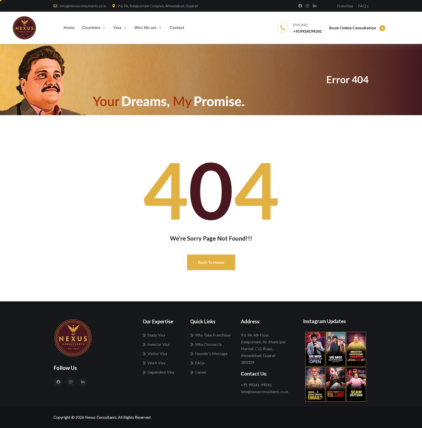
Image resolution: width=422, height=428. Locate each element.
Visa (117, 28)
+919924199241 (307, 31)
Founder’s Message (211, 353)
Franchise (345, 5)
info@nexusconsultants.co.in (83, 6)
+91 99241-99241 (256, 384)
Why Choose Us (208, 344)
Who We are (145, 28)
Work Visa (156, 362)
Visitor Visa (157, 353)
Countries (91, 28)
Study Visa (156, 335)
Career (201, 372)
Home (68, 28)
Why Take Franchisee (213, 335)
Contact (176, 28)
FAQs (200, 362)
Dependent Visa (161, 372)
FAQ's (363, 5)
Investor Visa (158, 344)
